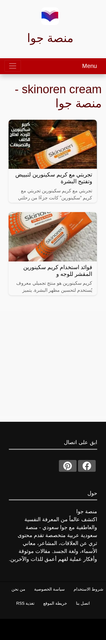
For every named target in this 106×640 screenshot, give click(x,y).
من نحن (18, 589)
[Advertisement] (53, 363)
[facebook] (87, 466)
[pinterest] (68, 466)
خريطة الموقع (55, 603)
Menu (89, 66)
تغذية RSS (25, 603)
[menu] (12, 66)
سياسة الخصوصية (49, 589)
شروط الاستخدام (88, 589)
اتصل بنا (83, 603)
